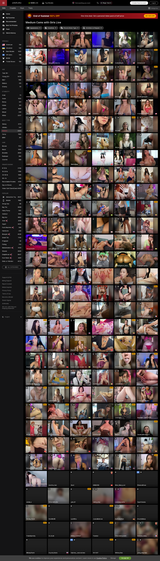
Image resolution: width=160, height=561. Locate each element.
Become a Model (7, 297)
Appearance (34, 28)
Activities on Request (93, 28)
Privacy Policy (6, 290)
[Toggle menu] (3, 3)
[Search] (97, 2)
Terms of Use (6, 294)
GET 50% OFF (150, 16)
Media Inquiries (7, 287)
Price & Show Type (70, 28)
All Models (5, 303)
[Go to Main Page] (17, 3)
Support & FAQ (6, 277)
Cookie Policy (101, 558)
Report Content (7, 284)
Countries (51, 28)
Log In (154, 3)
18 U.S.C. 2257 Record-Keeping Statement (9, 307)
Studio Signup (6, 300)
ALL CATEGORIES (13, 267)
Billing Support (6, 280)
